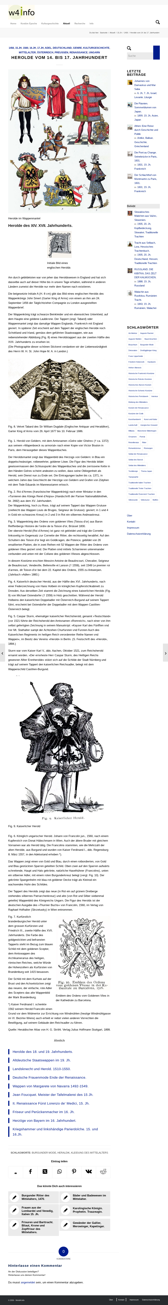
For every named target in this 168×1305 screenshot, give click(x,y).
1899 (140, 115)
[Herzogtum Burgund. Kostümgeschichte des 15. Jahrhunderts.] (2, 653)
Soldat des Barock (135, 460)
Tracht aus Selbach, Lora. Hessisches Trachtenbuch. (145, 246)
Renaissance (79, 52)
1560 (25, 47)
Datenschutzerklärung (139, 533)
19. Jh (147, 115)
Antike (140, 137)
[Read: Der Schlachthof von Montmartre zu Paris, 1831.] (130, 176)
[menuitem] (13, 24)
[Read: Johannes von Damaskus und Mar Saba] (130, 82)
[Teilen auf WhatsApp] (59, 1172)
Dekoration (132, 350)
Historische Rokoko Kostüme (140, 379)
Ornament (132, 437)
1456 (11, 47)
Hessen (153, 259)
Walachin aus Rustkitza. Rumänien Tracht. (145, 295)
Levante (138, 97)
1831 (140, 164)
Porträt (142, 437)
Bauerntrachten (151, 339)
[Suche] (157, 24)
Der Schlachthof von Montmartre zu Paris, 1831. (145, 179)
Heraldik (63, 1152)
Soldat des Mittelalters (137, 465)
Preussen (61, 52)
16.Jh (33, 47)
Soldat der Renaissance (137, 454)
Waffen (155, 500)
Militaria (131, 431)
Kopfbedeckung (142, 228)
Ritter (144, 442)
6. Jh (140, 93)
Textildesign (133, 471)
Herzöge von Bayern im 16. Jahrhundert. (44, 1120)
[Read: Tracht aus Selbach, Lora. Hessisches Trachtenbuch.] (130, 244)
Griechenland (141, 146)
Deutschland (62, 47)
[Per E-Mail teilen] (15, 1173)
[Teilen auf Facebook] (30, 1172)
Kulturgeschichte (96, 47)
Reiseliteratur (133, 442)
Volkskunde (133, 500)
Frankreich (140, 168)
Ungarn (94, 52)
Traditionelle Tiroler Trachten (139, 488)
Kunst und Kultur (150, 419)
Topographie (133, 477)
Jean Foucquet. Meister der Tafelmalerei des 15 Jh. (53, 1094)
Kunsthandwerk (134, 419)
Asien (155, 115)
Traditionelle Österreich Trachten (141, 494)
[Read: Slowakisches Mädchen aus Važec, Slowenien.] (130, 213)
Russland (139, 285)
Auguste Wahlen (134, 339)
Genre (77, 47)
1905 (140, 223)
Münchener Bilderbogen (146, 431)
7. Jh (146, 93)
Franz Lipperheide (135, 356)
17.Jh (40, 47)
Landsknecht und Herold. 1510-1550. (42, 1069)
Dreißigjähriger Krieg (148, 350)
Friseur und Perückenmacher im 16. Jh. (44, 1112)
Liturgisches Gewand (148, 425)
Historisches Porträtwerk (138, 396)
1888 (140, 281)
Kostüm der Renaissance (138, 408)
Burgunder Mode (44, 1152)
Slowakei (139, 232)
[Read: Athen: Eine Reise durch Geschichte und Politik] (130, 127)
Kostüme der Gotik (135, 414)
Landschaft (132, 425)
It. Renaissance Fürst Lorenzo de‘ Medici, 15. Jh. (51, 1103)
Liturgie (148, 97)
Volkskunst (145, 500)
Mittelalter (27, 52)
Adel (48, 47)
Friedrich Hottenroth (136, 362)
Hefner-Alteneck (134, 368)
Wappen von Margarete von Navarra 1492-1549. (50, 1086)
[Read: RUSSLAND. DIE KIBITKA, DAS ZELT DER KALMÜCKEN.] (130, 271)
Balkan (149, 137)
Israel (153, 93)
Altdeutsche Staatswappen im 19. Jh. (42, 1060)
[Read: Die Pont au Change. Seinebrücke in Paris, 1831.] (130, 154)
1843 (140, 304)
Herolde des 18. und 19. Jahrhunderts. (43, 1052)
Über (129, 515)
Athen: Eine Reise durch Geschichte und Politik (146, 130)
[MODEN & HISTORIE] (21, 12)
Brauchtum (132, 345)
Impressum (133, 527)
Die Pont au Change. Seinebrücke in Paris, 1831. (145, 156)
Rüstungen (148, 448)
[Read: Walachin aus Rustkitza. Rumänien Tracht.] (130, 293)
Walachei (151, 308)
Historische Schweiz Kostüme (140, 391)
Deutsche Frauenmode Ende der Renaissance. (49, 1077)
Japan (137, 119)
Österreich (45, 52)
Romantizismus (134, 448)
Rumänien (139, 308)
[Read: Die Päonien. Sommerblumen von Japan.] (130, 105)
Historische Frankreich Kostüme (141, 373)
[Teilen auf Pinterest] (74, 1172)
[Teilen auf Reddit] (103, 1172)
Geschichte (140, 142)
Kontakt (131, 521)
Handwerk (151, 362)
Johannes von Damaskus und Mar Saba (145, 85)
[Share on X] (45, 1172)
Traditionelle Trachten (145, 263)
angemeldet (28, 1282)
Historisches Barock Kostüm (139, 385)
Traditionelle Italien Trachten (139, 483)
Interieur (154, 396)
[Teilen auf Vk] (89, 1172)
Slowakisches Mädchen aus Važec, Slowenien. (145, 215)
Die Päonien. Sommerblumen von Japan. (145, 107)
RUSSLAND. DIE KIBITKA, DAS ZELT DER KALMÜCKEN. (145, 273)
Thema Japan (146, 471)
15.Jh (18, 47)
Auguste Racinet (146, 333)
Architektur (132, 333)
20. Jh (147, 223)
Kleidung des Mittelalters (89, 1152)
